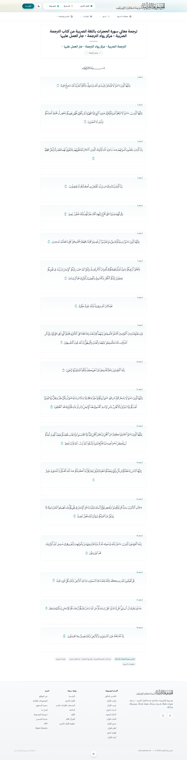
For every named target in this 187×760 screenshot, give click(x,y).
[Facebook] (170, 715)
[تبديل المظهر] (38, 6)
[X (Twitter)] (163, 715)
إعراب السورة (60, 659)
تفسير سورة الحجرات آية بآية (124, 659)
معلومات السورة (128, 664)
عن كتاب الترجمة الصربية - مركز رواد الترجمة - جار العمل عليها (90, 659)
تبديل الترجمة (93, 53)
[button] (104, 16)
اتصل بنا (28, 6)
